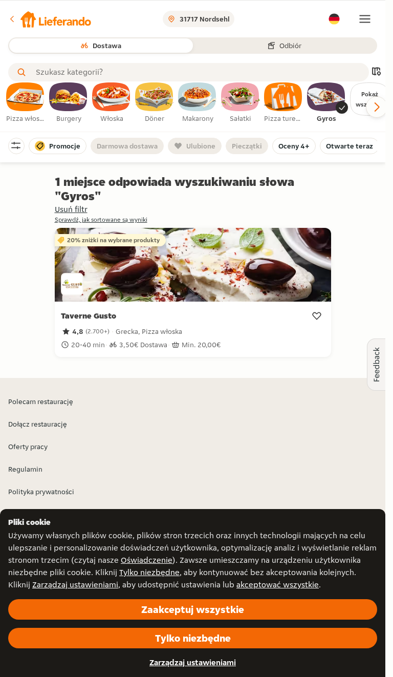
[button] (49, 19)
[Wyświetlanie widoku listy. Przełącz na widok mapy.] (376, 72)
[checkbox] (25, 102)
